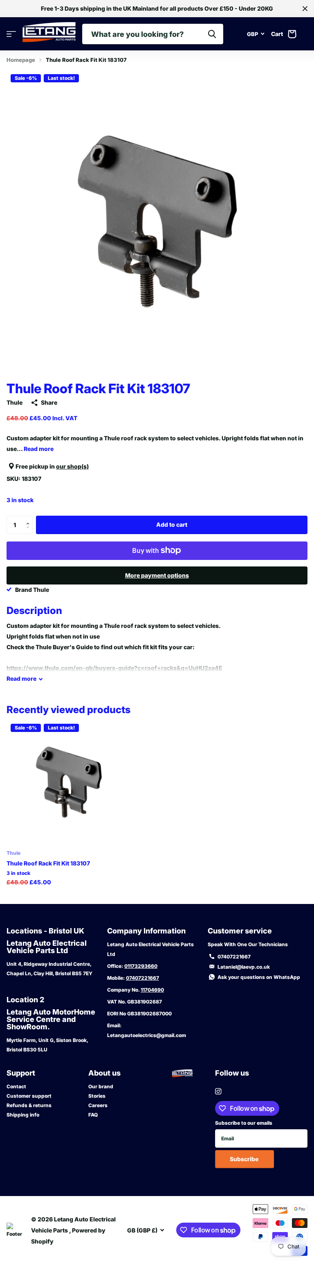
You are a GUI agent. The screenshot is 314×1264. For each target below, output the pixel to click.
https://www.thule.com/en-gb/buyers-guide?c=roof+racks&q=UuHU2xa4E (114, 667)
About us (104, 1073)
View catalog (11, 34)
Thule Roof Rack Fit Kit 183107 (48, 863)
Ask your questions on (259, 977)
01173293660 (140, 966)
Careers (98, 1105)
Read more (39, 448)
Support (21, 1073)
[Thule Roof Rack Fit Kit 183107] (69, 782)
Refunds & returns (29, 1105)
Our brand (100, 1086)
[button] (29, 518)
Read (21, 678)
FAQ (93, 1115)
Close (305, 8)
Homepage (21, 60)
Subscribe (245, 1158)
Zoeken (212, 34)
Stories (96, 1096)
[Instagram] (218, 1091)
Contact (16, 1086)
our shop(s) (72, 466)
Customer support (29, 1096)
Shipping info (23, 1115)
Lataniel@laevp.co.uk (244, 967)
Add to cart (171, 524)
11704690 (152, 990)
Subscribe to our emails (243, 1123)
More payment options (157, 575)
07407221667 (142, 978)
